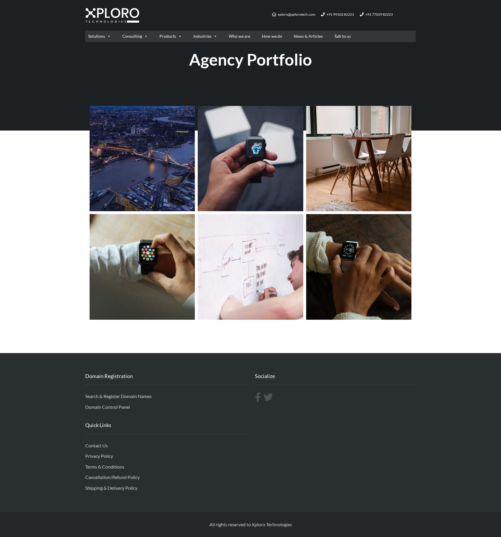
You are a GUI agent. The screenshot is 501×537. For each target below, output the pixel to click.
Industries (202, 36)
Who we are (239, 36)
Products (167, 36)
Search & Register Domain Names (118, 396)
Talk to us (342, 36)
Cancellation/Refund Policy (112, 477)
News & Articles (308, 36)
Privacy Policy (99, 456)
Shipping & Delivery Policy (111, 488)
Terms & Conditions (104, 466)
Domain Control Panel (107, 407)
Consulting (132, 36)
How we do (272, 36)
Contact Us (96, 445)
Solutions (96, 36)
